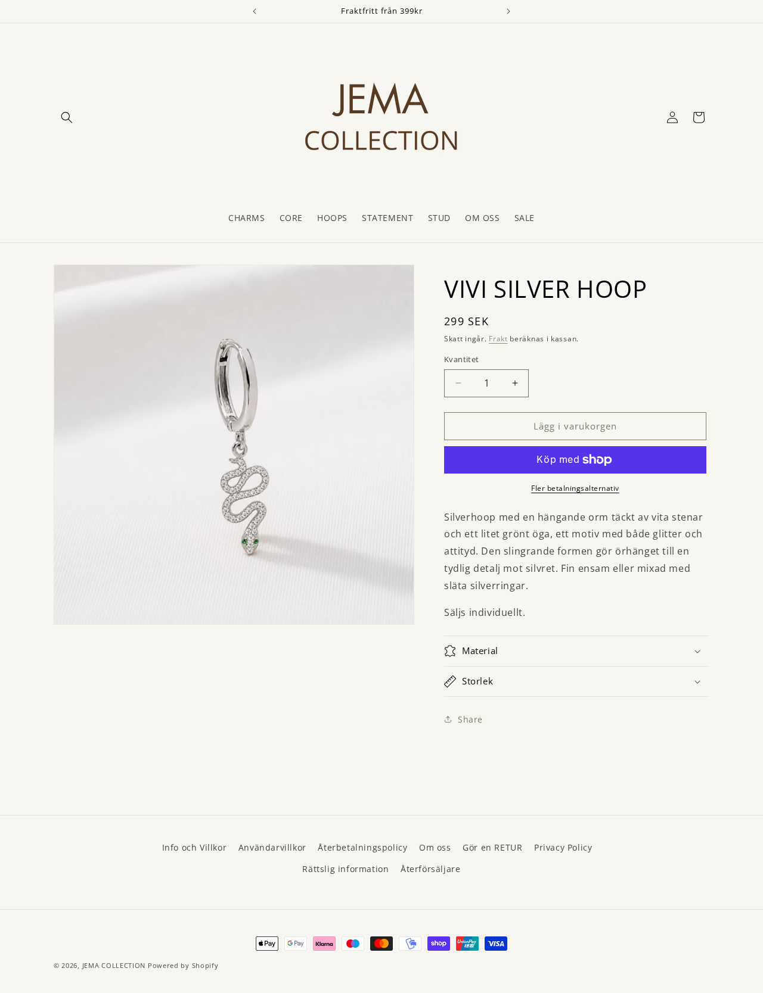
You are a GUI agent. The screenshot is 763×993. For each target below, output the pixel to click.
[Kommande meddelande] (508, 11)
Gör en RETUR (492, 847)
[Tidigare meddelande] (254, 11)
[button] (67, 117)
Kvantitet (461, 359)
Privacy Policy (563, 847)
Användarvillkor (272, 847)
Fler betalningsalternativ (575, 488)
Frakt (498, 339)
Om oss (435, 847)
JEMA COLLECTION (114, 965)
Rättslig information (345, 868)
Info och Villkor (194, 847)
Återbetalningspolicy (362, 847)
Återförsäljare (430, 868)
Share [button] (470, 719)
